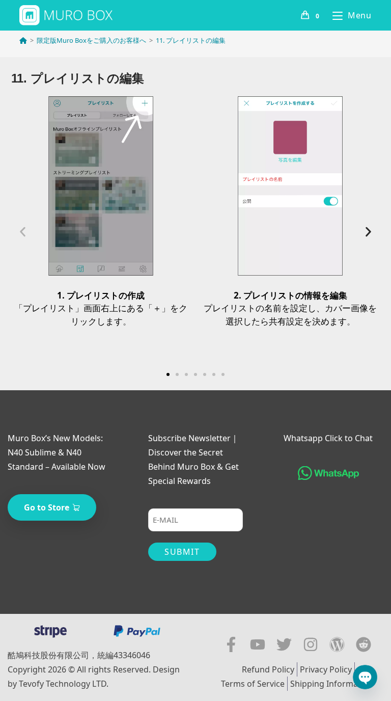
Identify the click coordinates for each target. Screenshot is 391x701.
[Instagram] (310, 644)
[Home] (23, 40)
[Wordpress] (337, 644)
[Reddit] (363, 644)
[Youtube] (257, 644)
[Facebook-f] (231, 644)
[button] (22, 231)
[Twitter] (284, 644)
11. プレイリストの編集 (191, 40)
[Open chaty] (365, 677)
